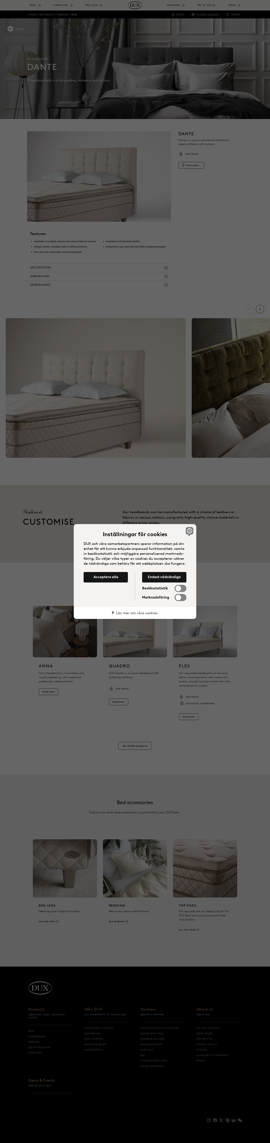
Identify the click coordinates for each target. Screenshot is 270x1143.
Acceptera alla (105, 577)
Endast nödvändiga (164, 577)
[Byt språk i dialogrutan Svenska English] (188, 531)
